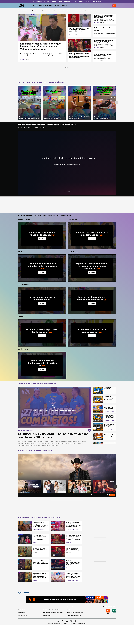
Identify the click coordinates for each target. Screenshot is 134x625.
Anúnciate (45, 607)
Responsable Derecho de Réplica (51, 609)
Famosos (22, 59)
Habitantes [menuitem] (48, 5)
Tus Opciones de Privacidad (74, 615)
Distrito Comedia (67, 1)
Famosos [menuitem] (41, 5)
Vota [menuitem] (35, 5)
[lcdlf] (21, 5)
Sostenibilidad (70, 607)
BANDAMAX (81, 1)
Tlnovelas (87, 1)
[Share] (89, 430)
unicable (60, 1)
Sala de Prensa (21, 609)
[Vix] (114, 5)
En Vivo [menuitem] (57, 5)
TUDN (48, 1)
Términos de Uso (47, 615)
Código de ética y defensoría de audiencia (53, 612)
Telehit (75, 1)
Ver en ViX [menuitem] (64, 5)
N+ (44, 1)
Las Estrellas (39, 1)
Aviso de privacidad (22, 615)
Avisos (68, 609)
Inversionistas (21, 612)
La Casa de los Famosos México (38, 529)
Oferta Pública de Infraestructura (75, 612)
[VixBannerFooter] (67, 599)
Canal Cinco (54, 1)
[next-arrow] (116, 102)
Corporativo (21, 607)
